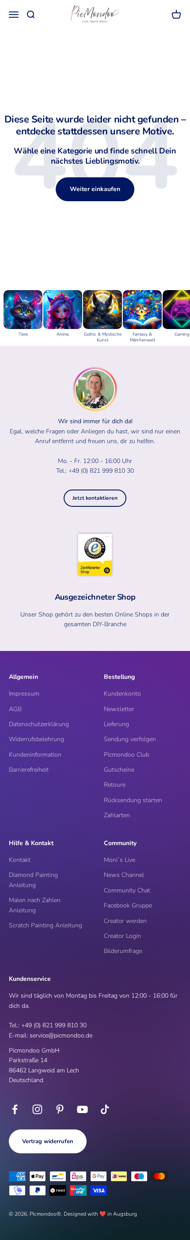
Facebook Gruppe (128, 905)
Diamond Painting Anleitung (33, 880)
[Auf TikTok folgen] (105, 1109)
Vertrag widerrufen (47, 1141)
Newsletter (119, 709)
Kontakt (19, 860)
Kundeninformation (35, 754)
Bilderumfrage (123, 951)
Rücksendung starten (133, 800)
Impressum (24, 693)
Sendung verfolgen (130, 739)
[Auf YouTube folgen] (82, 1109)
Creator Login (122, 936)
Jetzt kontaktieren (95, 497)
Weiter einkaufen (95, 189)
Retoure (114, 785)
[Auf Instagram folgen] (37, 1109)
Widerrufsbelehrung (36, 739)
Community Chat (127, 890)
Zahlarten (117, 815)
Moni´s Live (119, 860)
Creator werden (125, 921)
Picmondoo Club (126, 754)
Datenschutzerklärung (39, 724)
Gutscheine (119, 769)
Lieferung (116, 724)
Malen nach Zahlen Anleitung (35, 905)
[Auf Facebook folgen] (15, 1109)
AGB (15, 709)
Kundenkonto (122, 693)
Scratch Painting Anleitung (45, 925)
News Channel (124, 875)
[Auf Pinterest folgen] (60, 1109)
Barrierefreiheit (29, 769)
